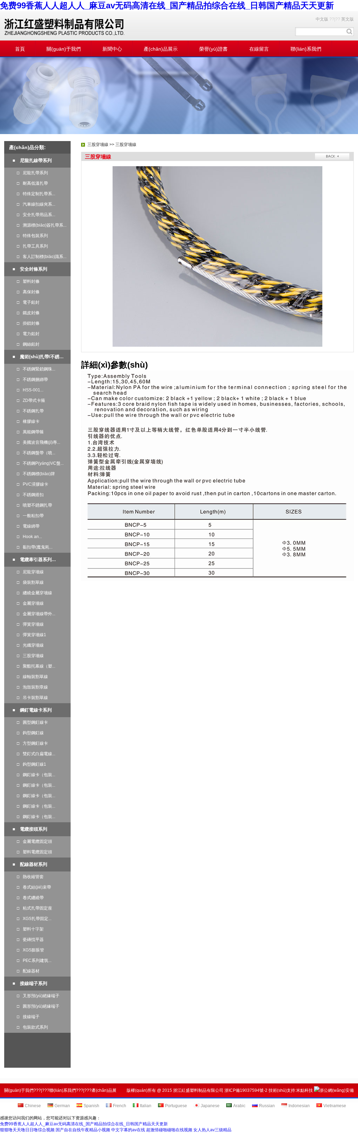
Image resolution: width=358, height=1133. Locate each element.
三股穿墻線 (30, 655)
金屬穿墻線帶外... (36, 613)
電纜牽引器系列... (38, 559)
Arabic (239, 1105)
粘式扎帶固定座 (34, 908)
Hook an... (29, 536)
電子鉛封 (28, 302)
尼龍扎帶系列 (32, 172)
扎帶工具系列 (32, 246)
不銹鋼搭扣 (30, 494)
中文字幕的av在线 (128, 1129)
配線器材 (28, 971)
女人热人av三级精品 (212, 1129)
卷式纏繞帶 (30, 897)
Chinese (33, 1105)
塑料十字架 (30, 929)
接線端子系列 (33, 983)
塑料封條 (28, 281)
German (62, 1105)
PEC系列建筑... (34, 960)
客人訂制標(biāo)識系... (41, 256)
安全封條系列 (33, 269)
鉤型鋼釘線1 (31, 764)
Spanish (91, 1105)
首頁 (20, 49)
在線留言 (259, 49)
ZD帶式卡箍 (31, 400)
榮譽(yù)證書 (213, 49)
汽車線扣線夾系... (36, 204)
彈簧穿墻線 (30, 624)
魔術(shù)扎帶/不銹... (42, 356)
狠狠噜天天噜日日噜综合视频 (27, 1129)
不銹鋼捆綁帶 (32, 379)
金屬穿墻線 (30, 603)
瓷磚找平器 (30, 939)
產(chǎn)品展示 (161, 49)
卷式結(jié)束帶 (34, 887)
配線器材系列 (33, 864)
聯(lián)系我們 (306, 49)
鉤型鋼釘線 (30, 732)
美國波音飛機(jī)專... (38, 442)
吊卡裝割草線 (32, 697)
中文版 (322, 19)
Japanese (210, 1105)
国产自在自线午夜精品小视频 (83, 1129)
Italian (145, 1105)
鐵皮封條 (28, 312)
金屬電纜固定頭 (34, 841)
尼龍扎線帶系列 (36, 160)
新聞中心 (112, 49)
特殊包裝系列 (32, 235)
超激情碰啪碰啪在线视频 (169, 1129)
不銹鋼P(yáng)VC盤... (40, 463)
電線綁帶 (28, 526)
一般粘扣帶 (30, 515)
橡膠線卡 (28, 421)
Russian (267, 1105)
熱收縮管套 (30, 876)
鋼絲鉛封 (28, 344)
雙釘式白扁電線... (36, 753)
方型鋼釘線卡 (32, 743)
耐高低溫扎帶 (32, 183)
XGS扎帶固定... (34, 918)
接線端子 (28, 1016)
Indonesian (299, 1105)
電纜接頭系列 (33, 829)
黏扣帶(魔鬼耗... (34, 547)
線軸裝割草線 (32, 676)
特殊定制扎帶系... (36, 193)
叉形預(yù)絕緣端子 (38, 995)
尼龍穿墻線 (30, 571)
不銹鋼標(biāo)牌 (36, 473)
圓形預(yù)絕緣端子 (38, 1006)
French (119, 1105)
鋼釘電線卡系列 (36, 710)
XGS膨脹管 (30, 950)
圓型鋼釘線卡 (32, 722)
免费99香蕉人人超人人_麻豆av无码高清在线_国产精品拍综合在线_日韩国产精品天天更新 (167, 5)
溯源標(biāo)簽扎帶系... (41, 225)
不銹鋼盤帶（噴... (36, 452)
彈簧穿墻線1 (31, 634)
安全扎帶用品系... (36, 214)
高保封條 (28, 291)
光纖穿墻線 (30, 645)
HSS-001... (30, 390)
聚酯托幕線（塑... (36, 666)
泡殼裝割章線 (32, 687)
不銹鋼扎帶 (30, 411)
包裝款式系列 (32, 1027)
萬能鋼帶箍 (30, 431)
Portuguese (176, 1105)
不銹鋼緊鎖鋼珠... (36, 369)
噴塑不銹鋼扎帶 (34, 505)
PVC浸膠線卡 (32, 484)
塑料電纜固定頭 (34, 851)
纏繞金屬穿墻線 (34, 592)
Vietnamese (334, 1105)
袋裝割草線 (30, 582)
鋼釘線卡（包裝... (36, 774)
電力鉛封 (28, 333)
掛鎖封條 (28, 323)
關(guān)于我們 (63, 49)
